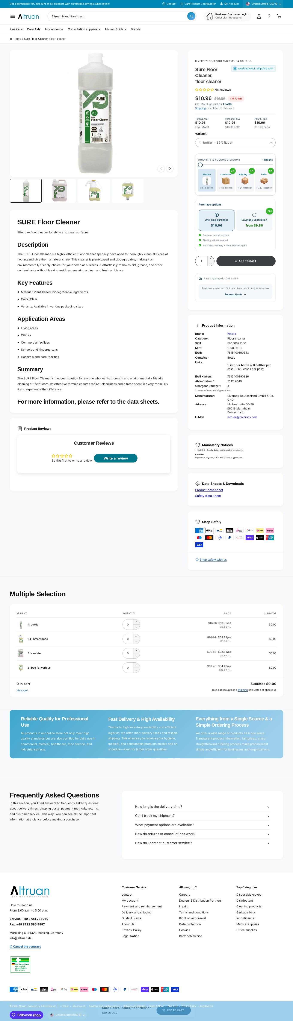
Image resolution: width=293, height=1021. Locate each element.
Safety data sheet (208, 496)
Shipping (200, 108)
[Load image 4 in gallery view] (128, 191)
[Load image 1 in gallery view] (26, 191)
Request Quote (233, 294)
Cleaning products (248, 906)
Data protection (190, 924)
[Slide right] (169, 168)
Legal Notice (130, 936)
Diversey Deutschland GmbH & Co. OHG (223, 61)
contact (127, 894)
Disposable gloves (248, 894)
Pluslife (15, 29)
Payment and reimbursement (142, 906)
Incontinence (245, 918)
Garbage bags (246, 912)
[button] (13, 16)
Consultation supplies (82, 29)
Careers (184, 894)
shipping (243, 689)
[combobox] (122, 16)
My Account (231, 3)
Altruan (22, 1006)
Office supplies (246, 930)
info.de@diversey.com (242, 417)
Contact (171, 3)
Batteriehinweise (190, 936)
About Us (128, 924)
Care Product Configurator (200, 3)
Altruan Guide (114, 29)
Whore (231, 333)
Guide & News (131, 918)
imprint (184, 906)
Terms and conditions (194, 912)
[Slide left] (161, 168)
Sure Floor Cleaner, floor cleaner (45, 38)
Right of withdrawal (192, 918)
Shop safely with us (213, 559)
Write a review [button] (116, 458)
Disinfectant (244, 900)
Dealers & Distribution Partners (200, 900)
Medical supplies (247, 924)
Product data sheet (209, 490)
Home (17, 38)
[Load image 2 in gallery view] (60, 191)
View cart (22, 690)
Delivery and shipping (136, 912)
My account (130, 900)
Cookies (184, 930)
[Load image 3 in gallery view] (94, 191)
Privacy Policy (131, 930)
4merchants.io (48, 1006)
